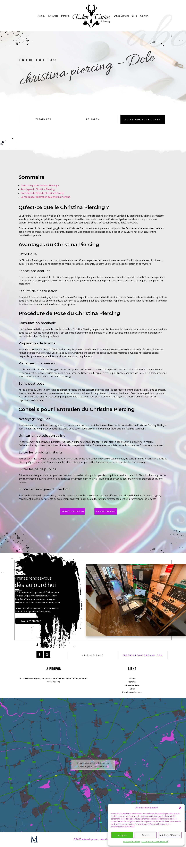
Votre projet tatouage (142, 120)
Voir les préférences (170, 835)
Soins (134, 15)
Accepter (122, 835)
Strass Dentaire (121, 15)
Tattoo (132, 678)
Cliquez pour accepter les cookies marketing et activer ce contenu (93, 765)
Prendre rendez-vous (132, 692)
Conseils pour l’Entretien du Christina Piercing (45, 196)
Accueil (41, 15)
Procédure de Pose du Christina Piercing (42, 193)
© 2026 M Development (86, 839)
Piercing (65, 15)
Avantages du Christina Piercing (38, 189)
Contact (144, 15)
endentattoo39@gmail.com (143, 655)
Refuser (146, 835)
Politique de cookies (131, 841)
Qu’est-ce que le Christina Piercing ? (40, 185)
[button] (180, 807)
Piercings (132, 681)
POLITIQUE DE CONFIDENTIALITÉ (155, 841)
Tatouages (53, 15)
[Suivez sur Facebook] (39, 654)
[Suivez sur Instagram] (47, 654)
